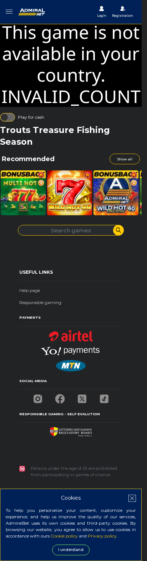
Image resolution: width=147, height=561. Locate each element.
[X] (82, 396)
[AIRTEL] (71, 333)
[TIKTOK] (104, 396)
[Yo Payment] (71, 348)
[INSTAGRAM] (38, 396)
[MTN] (71, 363)
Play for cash (31, 117)
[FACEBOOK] (60, 396)
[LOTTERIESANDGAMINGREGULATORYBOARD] (71, 430)
